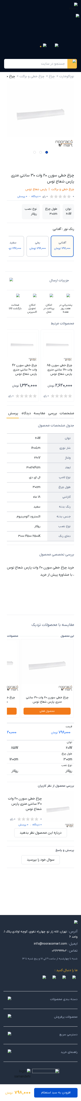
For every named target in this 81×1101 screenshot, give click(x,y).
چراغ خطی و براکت (62, 189)
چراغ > (50, 76)
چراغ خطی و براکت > (30, 76)
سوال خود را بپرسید (40, 860)
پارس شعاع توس (36, 189)
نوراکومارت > (65, 76)
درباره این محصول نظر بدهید (41, 833)
